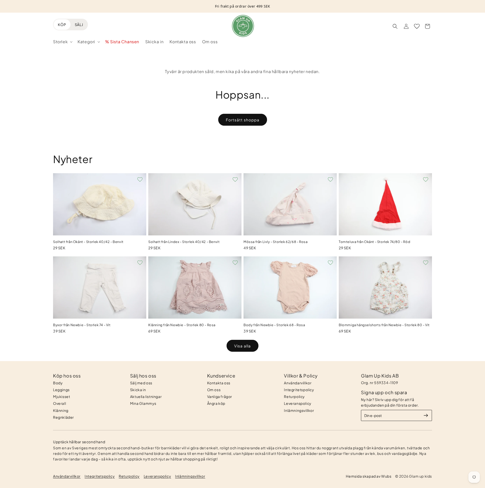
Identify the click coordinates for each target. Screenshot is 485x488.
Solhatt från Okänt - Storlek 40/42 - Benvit (88, 242)
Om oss (214, 389)
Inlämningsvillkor (299, 410)
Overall (59, 403)
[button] (62, 42)
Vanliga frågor (219, 396)
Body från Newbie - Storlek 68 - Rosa (274, 325)
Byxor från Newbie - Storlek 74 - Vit (82, 325)
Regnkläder (63, 417)
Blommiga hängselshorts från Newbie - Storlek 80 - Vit (384, 325)
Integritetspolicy (299, 389)
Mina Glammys (143, 403)
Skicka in (138, 389)
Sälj (79, 24)
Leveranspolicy (297, 403)
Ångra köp (216, 403)
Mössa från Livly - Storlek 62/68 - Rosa (275, 242)
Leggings (61, 389)
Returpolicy (294, 396)
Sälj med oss (141, 383)
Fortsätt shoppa (242, 119)
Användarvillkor (297, 383)
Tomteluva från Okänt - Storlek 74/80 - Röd (374, 242)
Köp (62, 24)
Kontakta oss (218, 383)
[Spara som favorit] (140, 179)
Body (58, 383)
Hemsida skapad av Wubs (368, 476)
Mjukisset (61, 396)
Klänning (60, 410)
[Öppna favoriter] (417, 26)
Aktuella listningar (146, 396)
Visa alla (242, 345)
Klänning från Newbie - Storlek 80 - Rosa (181, 325)
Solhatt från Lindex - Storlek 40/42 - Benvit (184, 242)
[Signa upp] (425, 415)
